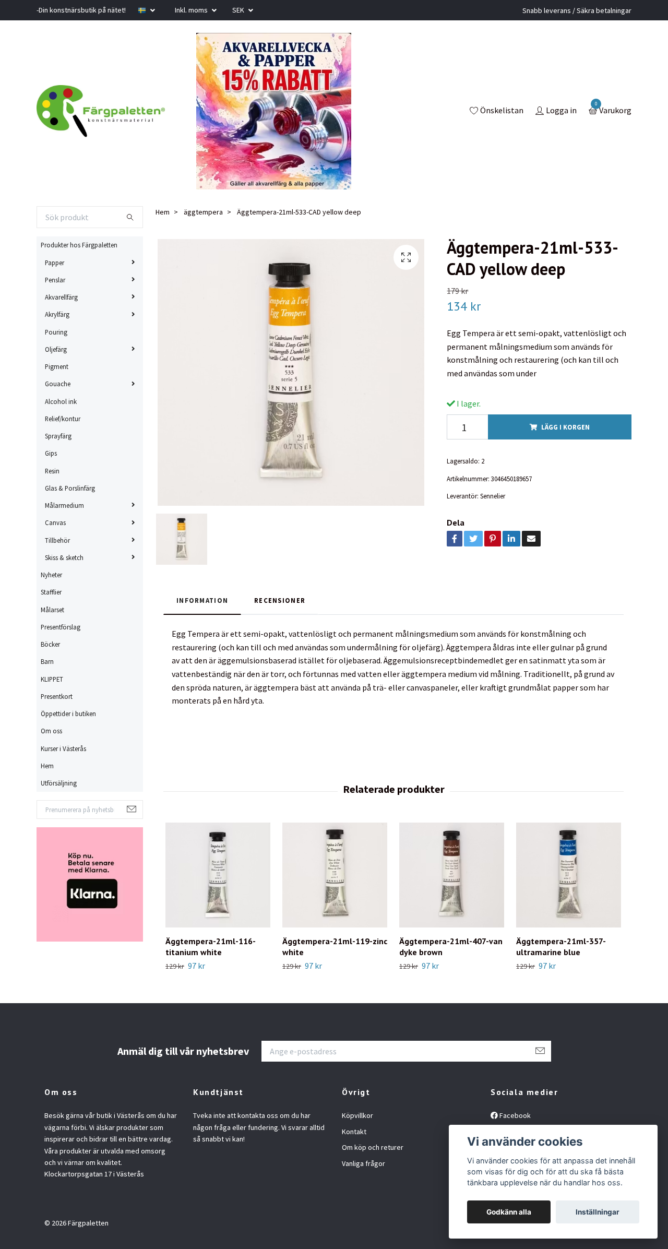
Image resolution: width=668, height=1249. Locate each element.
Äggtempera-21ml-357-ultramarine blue (561, 946)
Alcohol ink (61, 401)
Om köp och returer (372, 1147)
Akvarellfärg (61, 297)
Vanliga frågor (363, 1163)
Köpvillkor (357, 1115)
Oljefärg (56, 349)
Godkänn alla (508, 1212)
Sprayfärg (58, 436)
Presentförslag (60, 627)
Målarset (52, 609)
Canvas (55, 522)
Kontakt (354, 1131)
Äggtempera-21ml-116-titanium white (210, 946)
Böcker (50, 644)
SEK (239, 10)
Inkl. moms (192, 10)
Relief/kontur (62, 418)
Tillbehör (57, 540)
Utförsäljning (59, 783)
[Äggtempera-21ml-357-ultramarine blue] (568, 875)
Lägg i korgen (565, 427)
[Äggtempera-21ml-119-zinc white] (334, 875)
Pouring (56, 332)
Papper (54, 262)
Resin (52, 471)
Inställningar (597, 1212)
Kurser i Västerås (63, 748)
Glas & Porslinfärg (70, 488)
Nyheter (51, 574)
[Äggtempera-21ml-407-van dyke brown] (451, 875)
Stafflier (51, 592)
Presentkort (57, 696)
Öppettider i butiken (68, 713)
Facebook (514, 1115)
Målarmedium (64, 505)
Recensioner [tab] (279, 600)
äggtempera (203, 212)
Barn (47, 661)
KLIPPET (52, 679)
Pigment (56, 366)
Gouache (57, 383)
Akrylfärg (57, 314)
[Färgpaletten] (101, 111)
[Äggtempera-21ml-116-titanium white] (217, 875)
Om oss (51, 731)
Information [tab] (202, 600)
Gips (51, 453)
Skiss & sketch (64, 557)
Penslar (55, 280)
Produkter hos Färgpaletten (79, 245)
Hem (47, 766)
